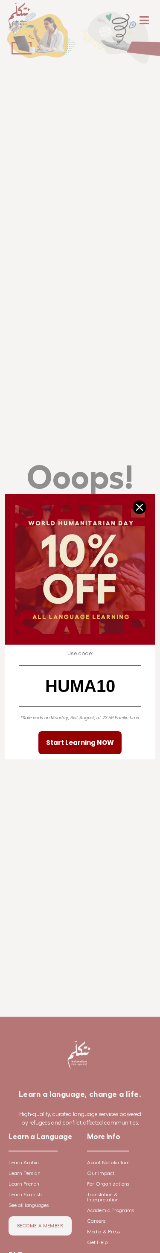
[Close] (139, 507)
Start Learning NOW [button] (80, 742)
